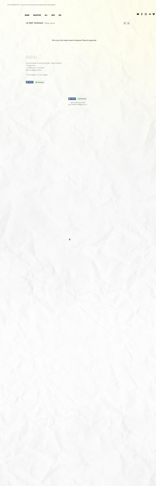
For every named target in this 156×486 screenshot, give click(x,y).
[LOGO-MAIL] (138, 14)
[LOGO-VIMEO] (153, 14)
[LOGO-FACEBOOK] (142, 14)
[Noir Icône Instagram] (145, 14)
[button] (53, 15)
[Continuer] (125, 23)
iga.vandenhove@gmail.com (77, 104)
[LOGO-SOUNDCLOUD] (149, 14)
